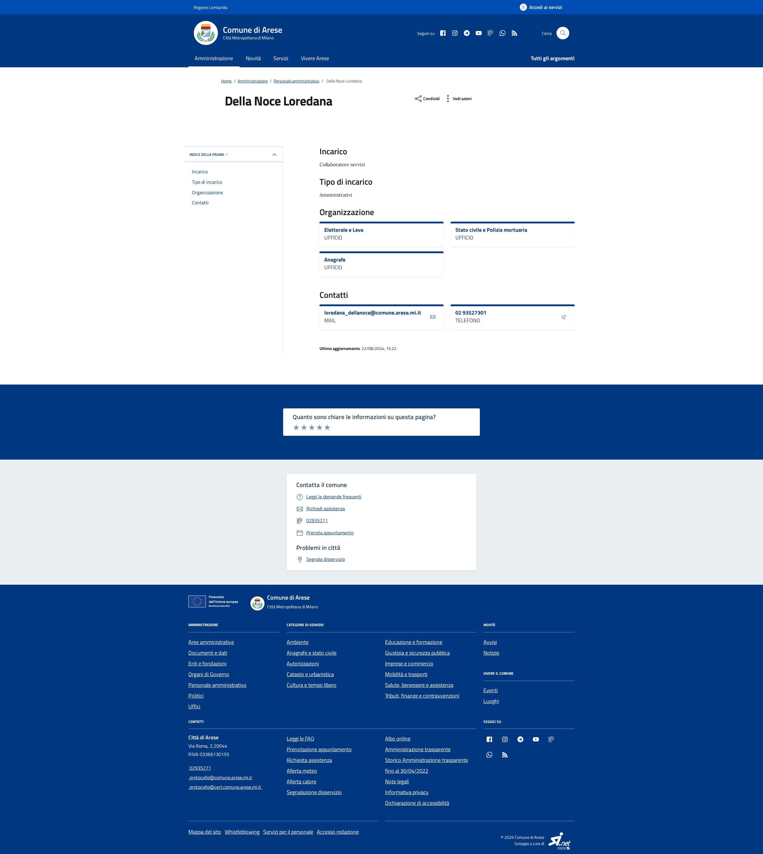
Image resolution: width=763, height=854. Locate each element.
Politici (196, 696)
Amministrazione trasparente (418, 749)
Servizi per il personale (288, 832)
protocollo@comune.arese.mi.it (220, 777)
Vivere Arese (315, 58)
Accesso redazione (338, 832)
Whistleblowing (242, 832)
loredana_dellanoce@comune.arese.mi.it (372, 312)
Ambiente (297, 642)
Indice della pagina (207, 154)
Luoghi (491, 701)
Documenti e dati (207, 653)
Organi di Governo (208, 674)
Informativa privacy (407, 792)
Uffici (194, 706)
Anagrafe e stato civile (311, 653)
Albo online (397, 739)
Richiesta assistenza (309, 760)
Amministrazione (214, 58)
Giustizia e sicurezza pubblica (417, 653)
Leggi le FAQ (300, 739)
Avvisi (490, 642)
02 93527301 (470, 312)
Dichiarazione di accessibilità (417, 803)
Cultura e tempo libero (311, 685)
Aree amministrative (211, 642)
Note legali (397, 781)
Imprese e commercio (409, 663)
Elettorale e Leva (343, 230)
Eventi (490, 690)
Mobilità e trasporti (406, 674)
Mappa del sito (204, 832)
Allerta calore (301, 781)
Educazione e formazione (413, 642)
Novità (253, 58)
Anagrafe (334, 259)
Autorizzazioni (303, 663)
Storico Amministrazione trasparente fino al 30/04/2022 (426, 765)
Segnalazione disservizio (314, 792)
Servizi (280, 58)
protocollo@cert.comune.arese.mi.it (225, 787)
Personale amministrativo (217, 685)
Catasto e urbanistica (310, 674)
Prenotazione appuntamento (319, 749)
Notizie (491, 653)
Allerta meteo (302, 771)
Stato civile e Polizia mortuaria (491, 230)
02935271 (199, 767)
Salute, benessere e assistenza (419, 685)
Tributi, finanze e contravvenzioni (422, 696)
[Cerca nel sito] (562, 33)
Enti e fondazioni (207, 663)
